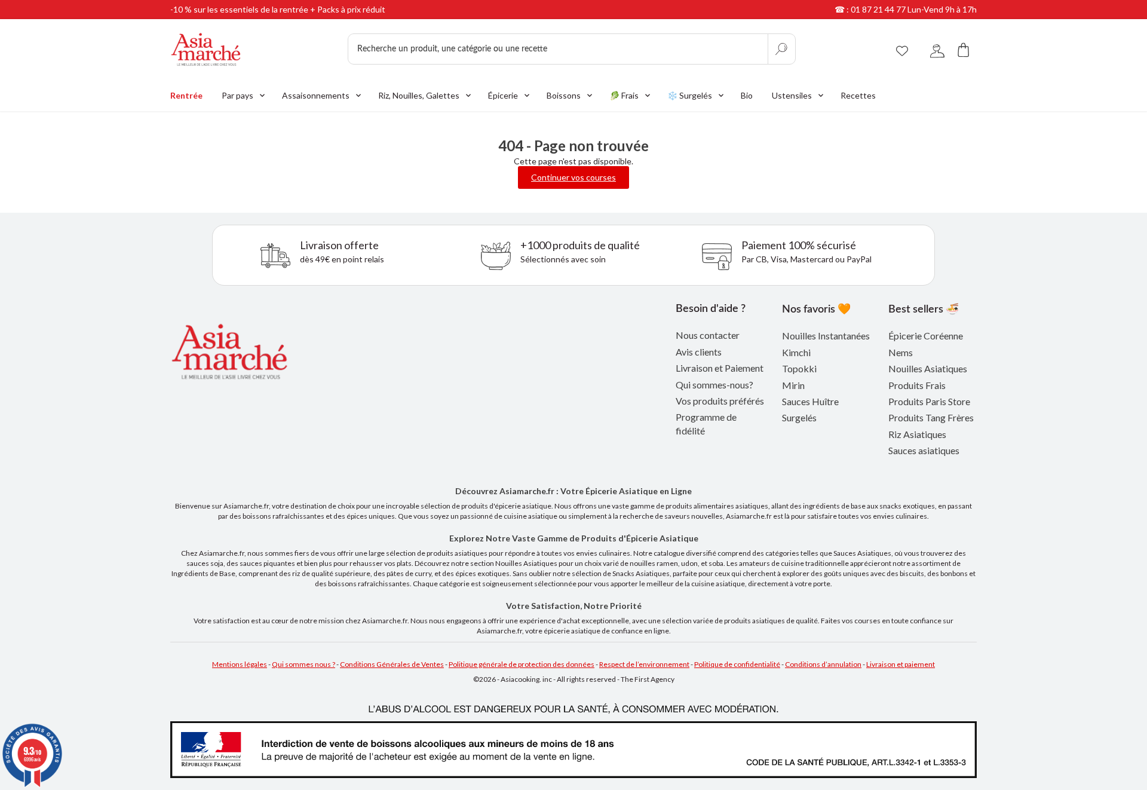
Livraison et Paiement (719, 367)
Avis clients (699, 351)
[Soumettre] (781, 49)
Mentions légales (239, 664)
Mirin (793, 385)
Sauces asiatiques (923, 450)
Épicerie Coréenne (925, 335)
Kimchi (796, 352)
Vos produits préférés (720, 400)
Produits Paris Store (929, 401)
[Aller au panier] (963, 49)
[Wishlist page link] (902, 49)
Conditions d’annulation (823, 664)
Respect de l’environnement (644, 664)
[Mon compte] (937, 49)
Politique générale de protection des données (521, 664)
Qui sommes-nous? (714, 384)
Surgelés (799, 417)
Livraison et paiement (900, 664)
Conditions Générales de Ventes (392, 664)
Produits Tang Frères (931, 417)
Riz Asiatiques (917, 434)
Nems (900, 352)
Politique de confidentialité (737, 664)
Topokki (799, 368)
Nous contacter (708, 335)
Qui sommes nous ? (303, 664)
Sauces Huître (810, 401)
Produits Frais (917, 385)
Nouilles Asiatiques (927, 368)
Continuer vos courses (573, 177)
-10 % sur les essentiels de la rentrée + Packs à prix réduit (277, 9)
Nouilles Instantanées (826, 335)
